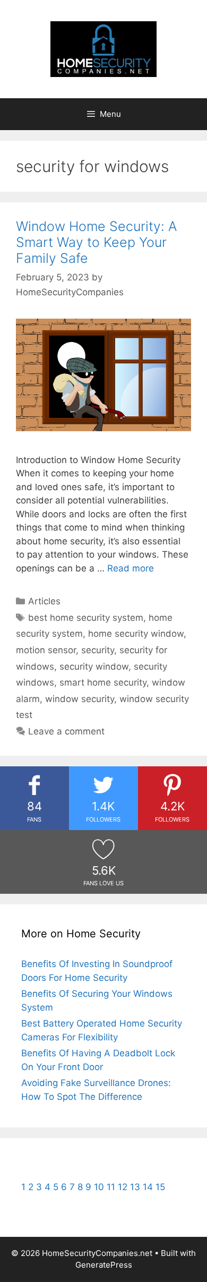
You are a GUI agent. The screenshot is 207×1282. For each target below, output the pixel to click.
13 (135, 1187)
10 (99, 1187)
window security (79, 699)
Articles (44, 601)
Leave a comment (66, 731)
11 (111, 1187)
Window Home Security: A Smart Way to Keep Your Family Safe (96, 242)
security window (93, 666)
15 (160, 1187)
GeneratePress (103, 1265)
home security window (136, 633)
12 (122, 1187)
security (97, 650)
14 (148, 1187)
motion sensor (46, 650)
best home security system (85, 617)
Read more (130, 568)
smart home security (102, 682)
